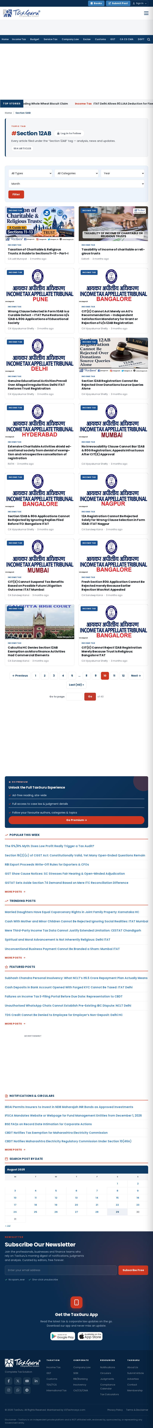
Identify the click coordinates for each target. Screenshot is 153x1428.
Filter (16, 194)
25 (35, 1212)
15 (117, 1198)
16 (138, 1198)
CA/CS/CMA (80, 1390)
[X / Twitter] (17, 1381)
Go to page (57, 696)
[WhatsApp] (17, 1390)
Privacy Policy (115, 1409)
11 (114, 675)
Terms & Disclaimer (137, 1409)
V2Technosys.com (74, 1409)
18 (35, 1205)
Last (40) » (76, 685)
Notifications (107, 1367)
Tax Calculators (109, 1394)
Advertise (133, 1379)
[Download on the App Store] (90, 1336)
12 (123, 675)
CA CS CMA (126, 39)
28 (97, 1212)
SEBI (75, 1373)
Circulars (105, 1373)
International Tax (56, 1390)
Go (90, 696)
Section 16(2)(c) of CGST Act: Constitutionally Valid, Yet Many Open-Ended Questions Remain (75, 855)
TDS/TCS (51, 1384)
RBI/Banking (80, 1379)
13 (76, 1198)
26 (56, 1212)
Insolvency (79, 1384)
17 (15, 1205)
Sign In (139, 3)
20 (76, 1205)
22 (117, 1205)
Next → (136, 675)
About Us (132, 1367)
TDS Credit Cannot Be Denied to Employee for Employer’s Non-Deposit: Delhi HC (64, 1015)
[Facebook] (8, 1381)
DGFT (141, 39)
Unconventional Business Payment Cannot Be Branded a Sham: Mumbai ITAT (62, 949)
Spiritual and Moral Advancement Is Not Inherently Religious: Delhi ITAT (57, 940)
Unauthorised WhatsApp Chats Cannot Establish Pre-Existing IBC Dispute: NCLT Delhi (68, 1006)
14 (97, 1198)
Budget (34, 39)
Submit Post (120, 3)
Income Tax (19, 39)
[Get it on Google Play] (62, 1336)
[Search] (148, 39)
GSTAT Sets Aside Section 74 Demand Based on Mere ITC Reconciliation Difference (66, 883)
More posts (13, 891)
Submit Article (135, 1373)
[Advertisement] (76, 71)
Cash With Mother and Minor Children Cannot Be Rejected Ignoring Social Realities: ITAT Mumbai (76, 921)
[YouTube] (27, 1381)
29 (117, 1212)
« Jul (7, 1225)
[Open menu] (146, 13)
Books (98, 3)
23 (137, 1205)
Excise (86, 39)
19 (56, 1205)
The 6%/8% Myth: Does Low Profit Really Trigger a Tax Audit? (49, 846)
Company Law (70, 39)
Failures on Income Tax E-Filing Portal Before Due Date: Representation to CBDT (64, 996)
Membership (135, 1390)
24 (15, 1212)
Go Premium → (76, 820)
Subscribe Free (133, 1270)
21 (97, 1205)
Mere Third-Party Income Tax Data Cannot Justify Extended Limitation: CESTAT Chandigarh (73, 930)
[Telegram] (27, 1390)
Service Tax (50, 39)
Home (5, 39)
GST (112, 39)
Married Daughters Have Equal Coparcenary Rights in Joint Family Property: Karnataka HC (72, 912)
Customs (100, 39)
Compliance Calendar (107, 1386)
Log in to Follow (71, 133)
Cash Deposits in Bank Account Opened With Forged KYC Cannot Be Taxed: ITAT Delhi (68, 987)
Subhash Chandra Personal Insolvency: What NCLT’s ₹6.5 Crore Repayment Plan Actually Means (76, 978)
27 (76, 1212)
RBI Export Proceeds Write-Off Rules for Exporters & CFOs (47, 864)
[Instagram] (8, 1390)
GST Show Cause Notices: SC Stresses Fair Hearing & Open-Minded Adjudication (65, 874)
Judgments (107, 1379)
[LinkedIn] (36, 1381)
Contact (132, 1384)
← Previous (20, 675)
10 (15, 1198)
